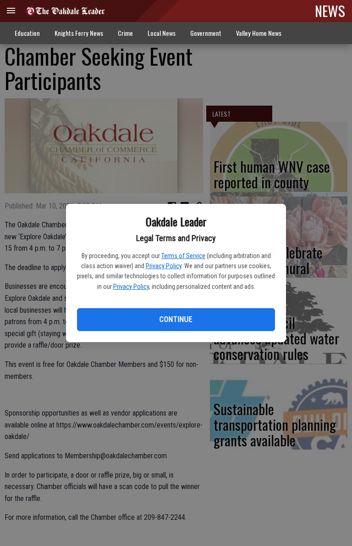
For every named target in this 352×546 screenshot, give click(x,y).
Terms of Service (183, 255)
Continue (176, 319)
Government (205, 33)
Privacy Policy (164, 266)
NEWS (330, 10)
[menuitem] (259, 33)
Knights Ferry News (79, 33)
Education (27, 33)
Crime (125, 33)
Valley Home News (258, 33)
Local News (162, 33)
